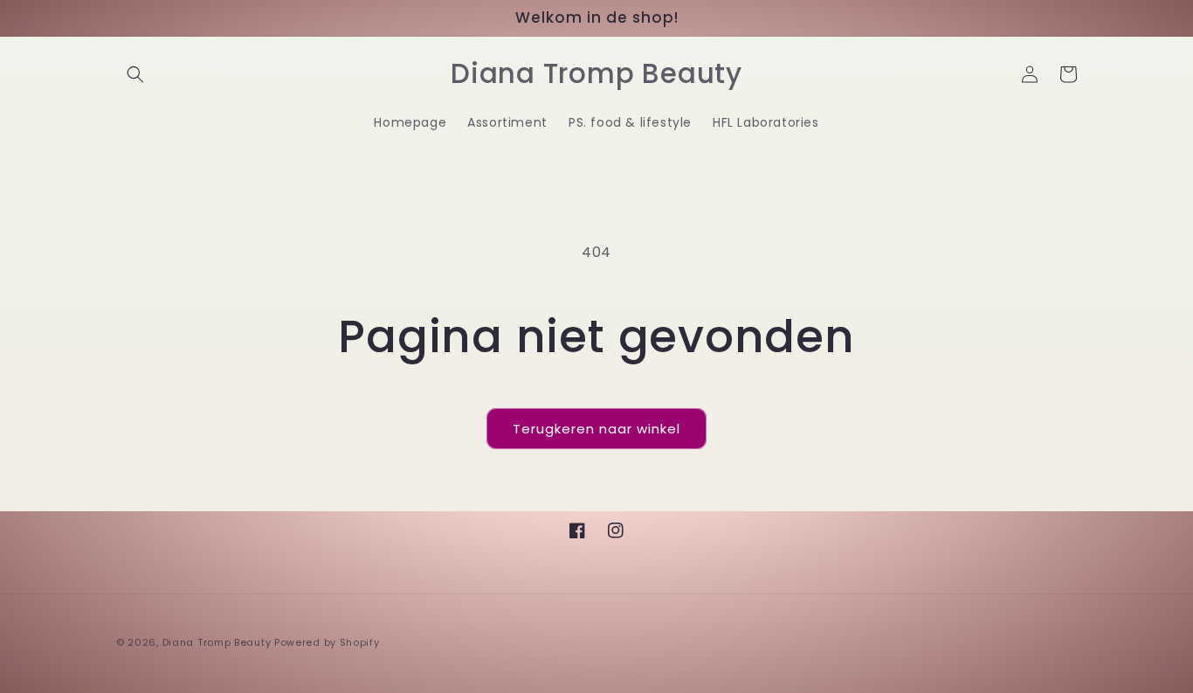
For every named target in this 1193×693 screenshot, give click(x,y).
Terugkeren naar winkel (596, 428)
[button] (135, 74)
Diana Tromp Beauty (217, 642)
